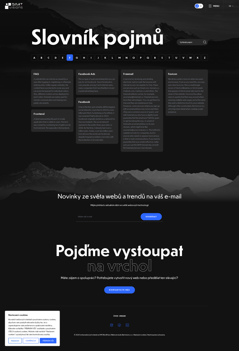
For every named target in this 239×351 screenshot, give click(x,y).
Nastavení (15, 341)
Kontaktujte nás (119, 290)
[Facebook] (119, 325)
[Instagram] (111, 325)
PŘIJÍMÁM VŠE (48, 341)
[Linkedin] (127, 325)
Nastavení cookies (140, 335)
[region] (32, 328)
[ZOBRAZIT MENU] (210, 5)
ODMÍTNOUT (31, 341)
